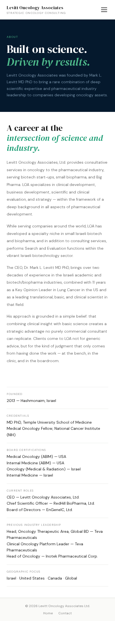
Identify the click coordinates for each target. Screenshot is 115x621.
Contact (65, 613)
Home (48, 613)
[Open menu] (104, 9)
